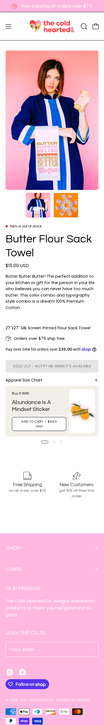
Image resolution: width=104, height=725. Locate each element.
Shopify (83, 700)
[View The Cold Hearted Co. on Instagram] (10, 672)
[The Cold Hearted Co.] (52, 26)
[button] (83, 26)
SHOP (13, 548)
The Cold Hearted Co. (37, 700)
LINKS (13, 569)
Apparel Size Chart (24, 380)
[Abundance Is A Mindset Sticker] (82, 411)
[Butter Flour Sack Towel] (38, 205)
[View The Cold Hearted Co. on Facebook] (22, 672)
